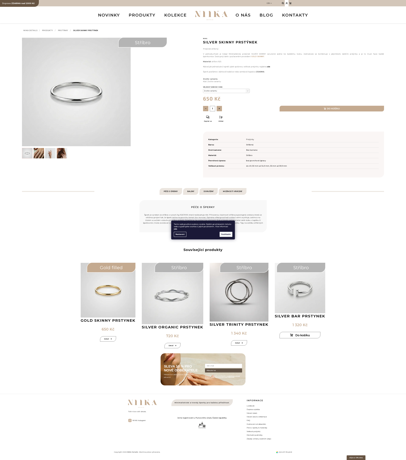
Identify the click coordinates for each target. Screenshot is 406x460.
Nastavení (180, 234)
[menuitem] (109, 15)
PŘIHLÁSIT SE (211, 370)
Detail (106, 339)
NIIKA (205, 38)
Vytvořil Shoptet (285, 452)
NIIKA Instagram (139, 420)
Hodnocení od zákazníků (256, 424)
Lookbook (250, 406)
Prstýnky (250, 139)
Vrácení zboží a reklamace (257, 417)
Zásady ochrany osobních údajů (259, 439)
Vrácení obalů (252, 413)
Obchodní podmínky (254, 435)
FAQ (248, 420)
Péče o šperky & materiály (257, 428)
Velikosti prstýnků (253, 431)
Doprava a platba (253, 409)
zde (175, 229)
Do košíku (333, 108)
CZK (268, 3)
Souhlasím (226, 234)
